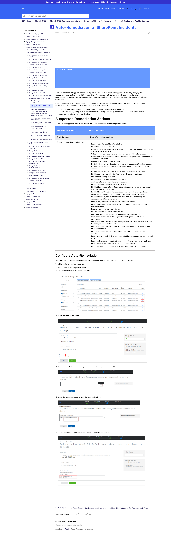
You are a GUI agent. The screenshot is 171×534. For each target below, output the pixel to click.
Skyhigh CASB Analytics (33, 194)
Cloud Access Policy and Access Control (38, 143)
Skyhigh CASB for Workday (37, 183)
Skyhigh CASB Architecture (33, 36)
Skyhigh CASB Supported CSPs (36, 50)
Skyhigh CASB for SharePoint (37, 80)
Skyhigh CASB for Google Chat (38, 62)
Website (113, 8)
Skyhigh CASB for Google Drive (38, 75)
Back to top (59, 508)
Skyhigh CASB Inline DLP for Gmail (39, 159)
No (89, 514)
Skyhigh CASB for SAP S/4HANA (38, 64)
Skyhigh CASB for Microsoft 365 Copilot (38, 55)
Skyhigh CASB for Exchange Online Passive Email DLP (39, 166)
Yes (80, 514)
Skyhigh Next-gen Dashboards (35, 42)
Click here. (121, 2)
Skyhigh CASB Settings (32, 207)
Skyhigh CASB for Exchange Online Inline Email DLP (39, 162)
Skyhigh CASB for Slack (36, 90)
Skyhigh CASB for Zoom (36, 67)
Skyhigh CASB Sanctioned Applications (65, 21)
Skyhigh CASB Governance (33, 44)
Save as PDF (149, 33)
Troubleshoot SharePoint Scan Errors (41, 139)
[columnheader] (71, 130)
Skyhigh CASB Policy (32, 199)
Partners (121, 8)
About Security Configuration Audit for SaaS (41, 101)
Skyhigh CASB (41, 21)
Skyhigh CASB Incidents (33, 196)
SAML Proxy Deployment (36, 175)
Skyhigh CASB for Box (35, 151)
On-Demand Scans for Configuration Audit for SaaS (41, 123)
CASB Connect (31, 188)
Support (100, 8)
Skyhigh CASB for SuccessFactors (39, 178)
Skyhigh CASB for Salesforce (37, 172)
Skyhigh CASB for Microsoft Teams (39, 83)
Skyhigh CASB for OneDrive (37, 78)
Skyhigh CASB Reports (32, 202)
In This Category (30, 30)
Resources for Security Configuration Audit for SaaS (39, 131)
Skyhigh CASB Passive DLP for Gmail (39, 156)
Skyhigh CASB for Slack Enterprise (39, 93)
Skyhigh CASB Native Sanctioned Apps (99, 21)
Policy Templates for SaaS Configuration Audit (38, 127)
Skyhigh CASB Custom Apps (34, 204)
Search (24, 16)
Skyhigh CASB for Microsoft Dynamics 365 (40, 86)
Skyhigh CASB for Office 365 (37, 72)
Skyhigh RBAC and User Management (37, 39)
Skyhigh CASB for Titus (35, 180)
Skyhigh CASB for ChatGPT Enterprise (40, 59)
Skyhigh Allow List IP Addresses (36, 191)
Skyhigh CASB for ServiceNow (38, 170)
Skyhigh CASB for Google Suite (38, 70)
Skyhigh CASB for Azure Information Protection (39, 147)
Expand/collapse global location (147, 20)
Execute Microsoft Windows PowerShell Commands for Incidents (41, 114)
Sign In (146, 8)
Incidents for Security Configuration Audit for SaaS (41, 118)
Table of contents (65, 70)
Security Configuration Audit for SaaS (131, 21)
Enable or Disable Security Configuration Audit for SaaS (39, 110)
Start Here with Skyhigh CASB (34, 34)
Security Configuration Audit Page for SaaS (40, 136)
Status (107, 8)
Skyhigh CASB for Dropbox (37, 153)
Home (29, 21)
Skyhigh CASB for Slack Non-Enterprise (40, 95)
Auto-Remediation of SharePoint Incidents (40, 106)
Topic (67, 529)
